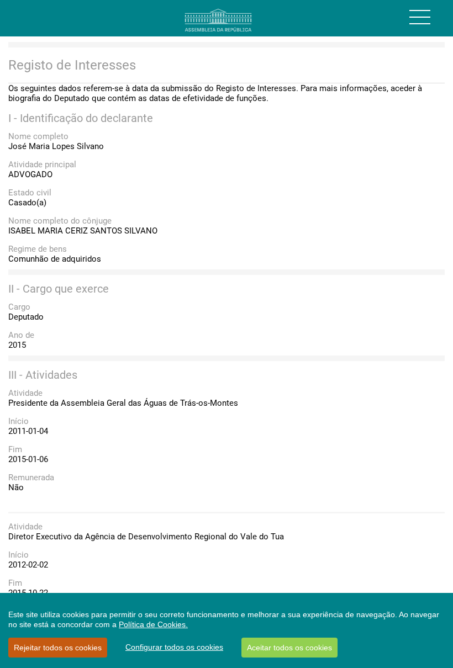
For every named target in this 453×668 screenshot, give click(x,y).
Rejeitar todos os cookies (58, 647)
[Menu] (419, 17)
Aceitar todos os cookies (289, 647)
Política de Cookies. (153, 624)
